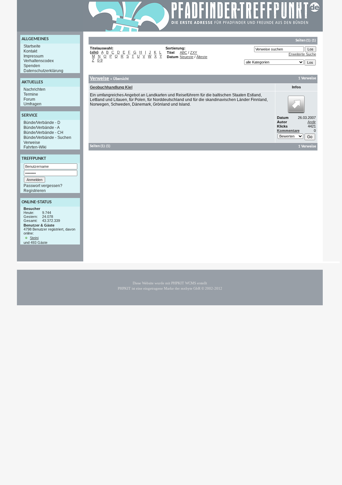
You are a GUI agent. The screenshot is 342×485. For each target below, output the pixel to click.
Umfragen (32, 104)
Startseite (32, 46)
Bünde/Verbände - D (42, 122)
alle (94, 52)
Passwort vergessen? (43, 185)
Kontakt (30, 51)
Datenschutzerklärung (43, 70)
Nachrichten (34, 89)
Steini (34, 238)
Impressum (33, 55)
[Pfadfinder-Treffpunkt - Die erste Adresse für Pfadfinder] (204, 30)
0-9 (100, 60)
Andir (312, 122)
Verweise (32, 142)
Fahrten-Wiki (35, 147)
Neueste (186, 57)
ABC (183, 52)
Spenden (32, 65)
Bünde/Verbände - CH (43, 132)
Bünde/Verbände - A (42, 127)
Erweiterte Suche (302, 54)
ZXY (193, 52)
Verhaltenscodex (39, 60)
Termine (31, 94)
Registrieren (35, 190)
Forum (29, 99)
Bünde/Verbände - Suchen (47, 137)
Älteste (201, 57)
